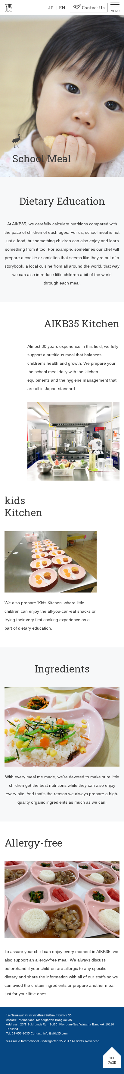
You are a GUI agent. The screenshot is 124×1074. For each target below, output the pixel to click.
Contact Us (93, 8)
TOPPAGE (112, 1060)
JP (51, 8)
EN (62, 8)
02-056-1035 (21, 1033)
